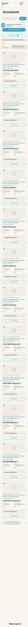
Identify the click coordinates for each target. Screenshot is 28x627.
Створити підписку (14, 29)
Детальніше (14, 86)
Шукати (23, 18)
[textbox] (18, 47)
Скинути (3, 43)
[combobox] (19, 46)
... (21, 523)
